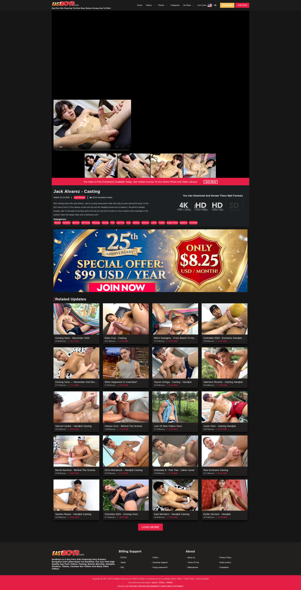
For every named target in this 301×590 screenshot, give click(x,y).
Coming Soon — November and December (78, 382)
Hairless (136, 223)
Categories (175, 5)
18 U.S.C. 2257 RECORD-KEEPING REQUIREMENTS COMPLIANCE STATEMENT (150, 586)
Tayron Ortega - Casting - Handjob (173, 382)
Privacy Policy (225, 557)
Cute (129, 223)
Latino (153, 223)
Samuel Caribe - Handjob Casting (73, 426)
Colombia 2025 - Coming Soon (121, 514)
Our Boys (187, 5)
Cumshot (66, 223)
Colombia (193, 223)
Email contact (225, 562)
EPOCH (124, 557)
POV (112, 223)
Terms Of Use (193, 562)
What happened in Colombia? (121, 382)
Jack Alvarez (79, 197)
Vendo (123, 562)
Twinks (162, 223)
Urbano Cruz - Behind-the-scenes (123, 426)
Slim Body (86, 223)
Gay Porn (120, 223)
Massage (96, 223)
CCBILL (155, 557)
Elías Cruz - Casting (116, 338)
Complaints (224, 567)
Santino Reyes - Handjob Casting (73, 514)
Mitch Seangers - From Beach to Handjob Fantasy (181, 338)
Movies (57, 223)
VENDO (169, 582)
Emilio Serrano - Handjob (217, 514)
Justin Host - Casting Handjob (219, 426)
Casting (105, 223)
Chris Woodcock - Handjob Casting (124, 470)
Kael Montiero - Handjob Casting (171, 514)
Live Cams (201, 5)
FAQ (122, 567)
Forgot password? (160, 567)
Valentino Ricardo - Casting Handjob (223, 382)
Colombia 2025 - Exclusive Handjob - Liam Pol (228, 338)
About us (191, 557)
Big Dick (76, 223)
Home (139, 5)
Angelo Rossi (172, 223)
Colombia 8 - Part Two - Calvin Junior (174, 470)
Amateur (145, 223)
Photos (161, 5)
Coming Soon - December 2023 (72, 338)
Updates (183, 223)
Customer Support (160, 562)
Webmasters (193, 567)
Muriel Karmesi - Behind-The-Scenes (75, 470)
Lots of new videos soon (168, 426)
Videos (149, 5)
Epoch (155, 582)
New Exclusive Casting (215, 470)
